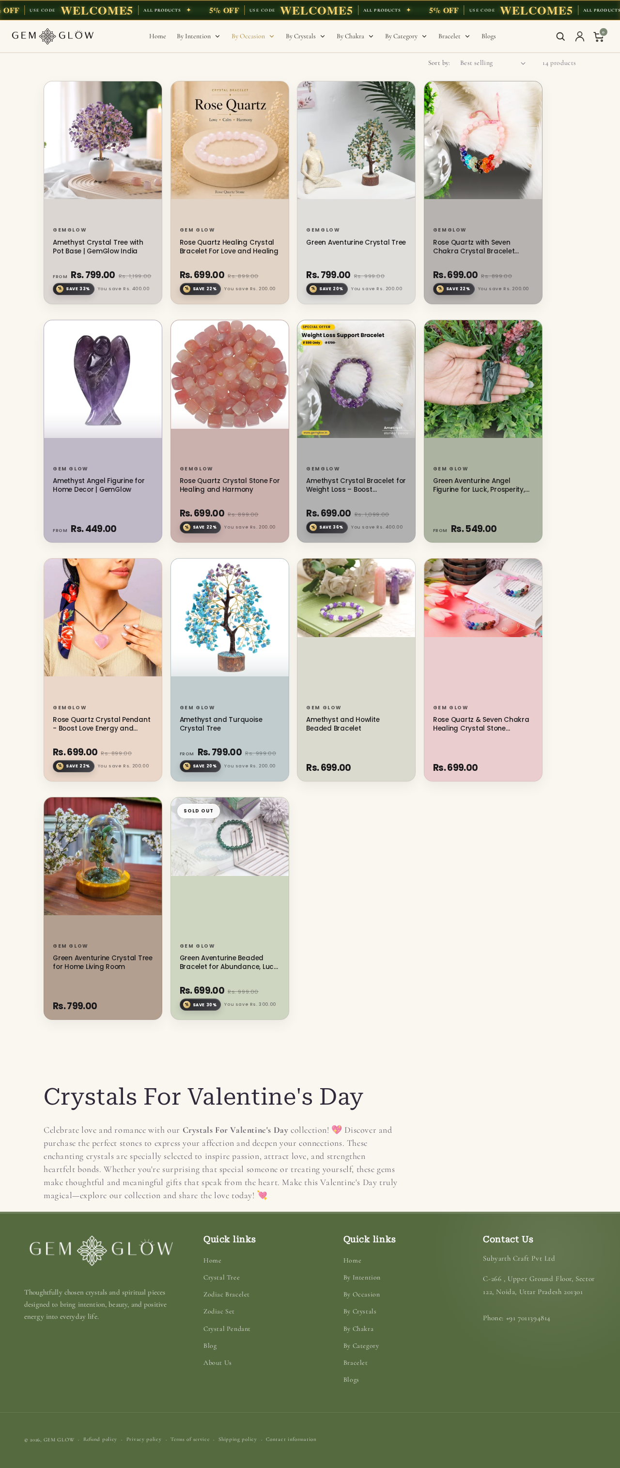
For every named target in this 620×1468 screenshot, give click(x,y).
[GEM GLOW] (53, 36)
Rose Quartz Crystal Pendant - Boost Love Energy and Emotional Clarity (101, 724)
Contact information (291, 1439)
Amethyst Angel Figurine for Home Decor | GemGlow (98, 485)
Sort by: (439, 63)
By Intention (362, 1277)
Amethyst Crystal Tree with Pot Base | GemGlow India (98, 247)
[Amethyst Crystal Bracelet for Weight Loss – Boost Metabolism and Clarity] (356, 391)
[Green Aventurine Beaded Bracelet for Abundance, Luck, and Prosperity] (230, 868)
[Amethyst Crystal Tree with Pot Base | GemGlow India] (103, 152)
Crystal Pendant (227, 1329)
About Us (217, 1363)
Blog (210, 1346)
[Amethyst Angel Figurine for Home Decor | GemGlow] (103, 391)
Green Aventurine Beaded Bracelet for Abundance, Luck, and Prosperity (229, 962)
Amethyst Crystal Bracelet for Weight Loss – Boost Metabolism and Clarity (356, 485)
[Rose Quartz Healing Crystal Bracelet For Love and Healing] (230, 152)
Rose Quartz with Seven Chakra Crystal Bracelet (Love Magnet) (473, 247)
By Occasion (361, 1294)
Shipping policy (237, 1439)
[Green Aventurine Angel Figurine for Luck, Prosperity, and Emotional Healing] (483, 391)
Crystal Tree (221, 1277)
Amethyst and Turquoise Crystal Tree (221, 724)
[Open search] (560, 36)
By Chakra (358, 1329)
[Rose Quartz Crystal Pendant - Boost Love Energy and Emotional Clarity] (103, 629)
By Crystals (360, 1311)
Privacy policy (144, 1439)
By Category (361, 1346)
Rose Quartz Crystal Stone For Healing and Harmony (230, 485)
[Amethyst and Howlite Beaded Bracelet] (356, 629)
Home (212, 1260)
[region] (310, 10)
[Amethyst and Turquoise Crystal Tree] (230, 629)
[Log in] (580, 36)
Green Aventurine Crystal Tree (356, 242)
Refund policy (100, 1439)
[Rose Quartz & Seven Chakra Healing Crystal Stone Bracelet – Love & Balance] (483, 629)
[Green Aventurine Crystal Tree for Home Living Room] (103, 868)
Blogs (351, 1379)
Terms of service (189, 1439)
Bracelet (355, 1363)
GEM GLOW (59, 1440)
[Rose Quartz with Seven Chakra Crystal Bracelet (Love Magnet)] (483, 152)
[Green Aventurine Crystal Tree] (356, 152)
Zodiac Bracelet (226, 1294)
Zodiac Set (219, 1311)
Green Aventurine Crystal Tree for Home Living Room (103, 962)
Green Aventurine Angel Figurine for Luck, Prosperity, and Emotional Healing (479, 485)
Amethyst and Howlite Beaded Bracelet (342, 724)
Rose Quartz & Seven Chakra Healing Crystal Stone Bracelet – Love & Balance (481, 724)
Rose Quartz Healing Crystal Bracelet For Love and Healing (229, 247)
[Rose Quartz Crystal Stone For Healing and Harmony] (230, 391)
